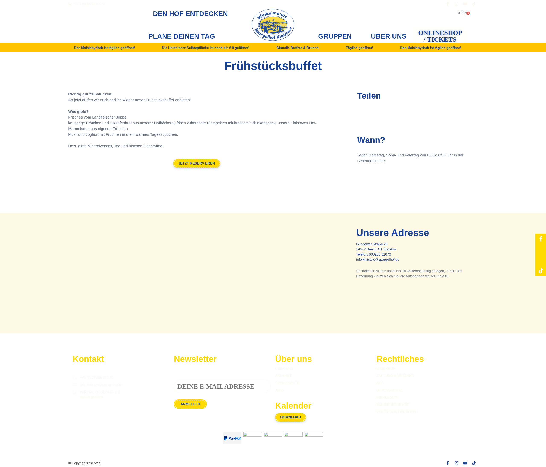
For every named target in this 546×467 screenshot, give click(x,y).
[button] (362, 113)
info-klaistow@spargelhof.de (377, 259)
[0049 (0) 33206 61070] (69, 3)
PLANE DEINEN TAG (181, 36)
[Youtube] (540, 260)
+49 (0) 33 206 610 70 (96, 377)
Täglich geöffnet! (359, 48)
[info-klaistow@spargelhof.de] (75, 385)
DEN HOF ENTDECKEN (190, 13)
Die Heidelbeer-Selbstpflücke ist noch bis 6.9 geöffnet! (205, 48)
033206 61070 (380, 254)
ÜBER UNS (388, 36)
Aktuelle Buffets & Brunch (297, 48)
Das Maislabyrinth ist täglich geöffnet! (104, 48)
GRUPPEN (335, 36)
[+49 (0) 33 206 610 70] (75, 377)
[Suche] (439, 13)
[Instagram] (540, 249)
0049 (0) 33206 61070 (89, 4)
